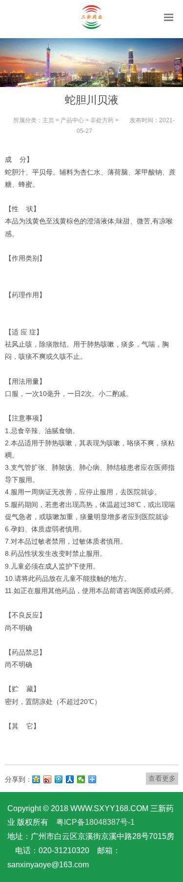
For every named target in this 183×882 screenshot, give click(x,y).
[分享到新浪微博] (47, 779)
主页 (48, 120)
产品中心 (72, 120)
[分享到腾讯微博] (59, 779)
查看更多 (162, 778)
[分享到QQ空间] (36, 779)
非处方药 (102, 120)
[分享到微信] (81, 779)
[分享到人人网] (70, 779)
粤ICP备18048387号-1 (95, 822)
